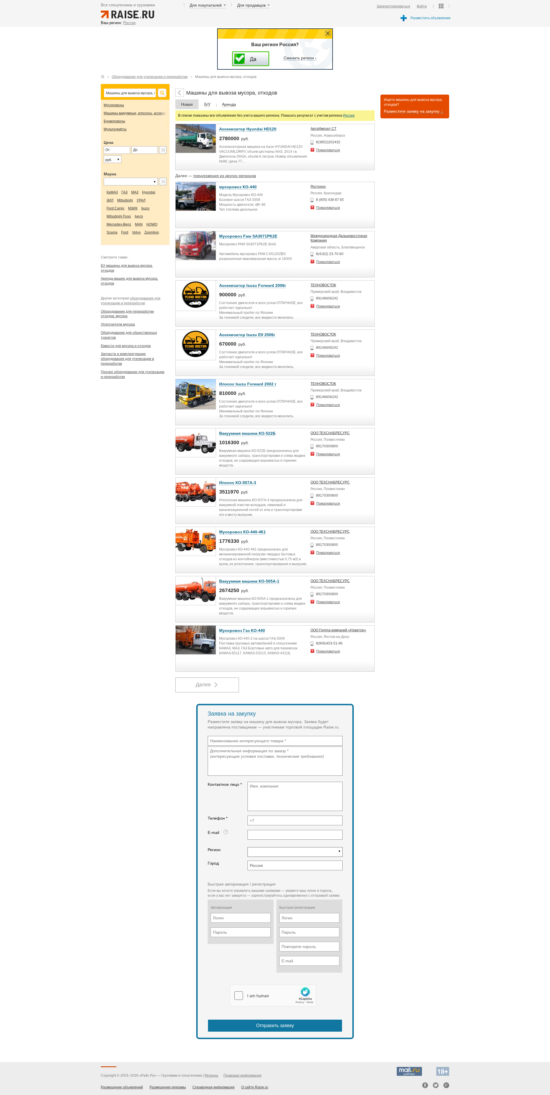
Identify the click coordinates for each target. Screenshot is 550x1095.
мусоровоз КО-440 (238, 187)
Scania (112, 232)
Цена (108, 142)
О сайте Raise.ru (254, 1087)
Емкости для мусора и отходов (126, 346)
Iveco (139, 216)
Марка (110, 174)
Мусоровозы (114, 105)
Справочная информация (213, 1087)
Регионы (211, 1076)
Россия (349, 115)
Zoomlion (151, 232)
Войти (422, 6)
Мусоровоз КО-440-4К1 (242, 532)
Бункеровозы (114, 121)
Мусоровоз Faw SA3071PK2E (248, 236)
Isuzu (145, 208)
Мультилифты (115, 129)
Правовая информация (242, 1076)
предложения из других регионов (224, 175)
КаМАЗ (112, 192)
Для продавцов (251, 5)
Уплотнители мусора (118, 324)
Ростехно (318, 187)
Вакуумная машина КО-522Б (247, 433)
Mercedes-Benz (119, 224)
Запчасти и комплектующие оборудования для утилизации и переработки (127, 359)
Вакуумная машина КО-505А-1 (249, 581)
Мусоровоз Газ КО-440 (242, 630)
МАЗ (134, 192)
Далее (203, 684)
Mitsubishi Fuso (119, 216)
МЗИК (133, 208)
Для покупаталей (206, 5)
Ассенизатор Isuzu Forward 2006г (252, 285)
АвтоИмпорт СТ (323, 129)
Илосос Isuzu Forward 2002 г (247, 384)
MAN (139, 224)
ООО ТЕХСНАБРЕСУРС (330, 433)
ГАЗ (124, 192)
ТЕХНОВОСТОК (323, 285)
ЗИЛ (110, 200)
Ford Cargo (115, 208)
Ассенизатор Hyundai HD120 (247, 129)
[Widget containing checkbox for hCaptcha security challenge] (273, 995)
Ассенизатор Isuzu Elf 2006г (247, 334)
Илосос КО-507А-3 (237, 482)
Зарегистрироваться (393, 6)
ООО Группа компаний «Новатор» (338, 630)
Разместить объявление (430, 18)
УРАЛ (141, 200)
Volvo (136, 232)
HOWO (151, 224)
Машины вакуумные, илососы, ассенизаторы (140, 113)
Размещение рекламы (168, 1087)
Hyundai (148, 192)
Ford (124, 232)
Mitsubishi (125, 200)
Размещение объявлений (122, 1087)
